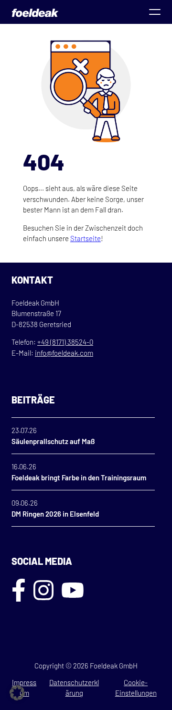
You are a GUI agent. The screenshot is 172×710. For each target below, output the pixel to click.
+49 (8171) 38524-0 (65, 342)
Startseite (85, 238)
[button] (17, 693)
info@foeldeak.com (64, 353)
